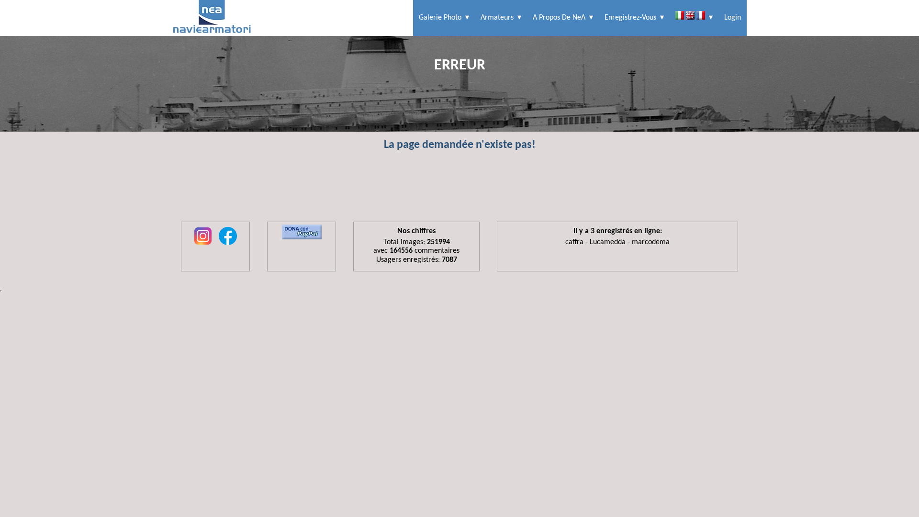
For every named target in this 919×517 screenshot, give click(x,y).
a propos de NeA (559, 18)
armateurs (497, 18)
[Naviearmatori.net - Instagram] (202, 245)
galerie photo (440, 18)
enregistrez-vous (630, 18)
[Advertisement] (459, 190)
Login (732, 18)
